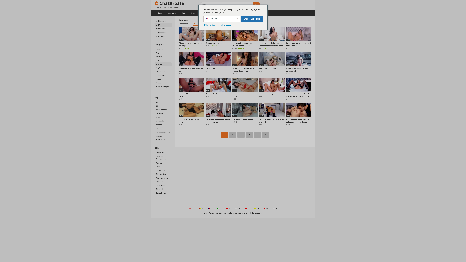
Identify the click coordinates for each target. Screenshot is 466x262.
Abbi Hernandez (162, 178)
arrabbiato (160, 121)
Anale (158, 53)
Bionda (158, 79)
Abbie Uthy (160, 189)
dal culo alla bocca (163, 132)
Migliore (161, 25)
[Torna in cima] (458, 254)
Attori (193, 13)
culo (157, 129)
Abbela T (159, 167)
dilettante (159, 114)
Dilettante (159, 49)
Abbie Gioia (160, 185)
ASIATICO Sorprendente (161, 158)
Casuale (161, 36)
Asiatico (159, 57)
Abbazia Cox (161, 170)
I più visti (161, 29)
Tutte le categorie (163, 87)
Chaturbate (171, 3)
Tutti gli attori (161, 193)
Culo (157, 60)
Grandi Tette (160, 76)
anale (158, 117)
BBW (158, 68)
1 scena (159, 102)
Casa (160, 13)
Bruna (158, 83)
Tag (183, 13)
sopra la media (161, 110)
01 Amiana (160, 153)
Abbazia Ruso (161, 174)
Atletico (159, 64)
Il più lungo (162, 32)
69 (157, 106)
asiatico (159, 125)
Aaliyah (159, 163)
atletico (159, 136)
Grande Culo (160, 72)
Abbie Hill (159, 182)
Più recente (162, 21)
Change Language (252, 19)
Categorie (172, 13)
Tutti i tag (160, 140)
